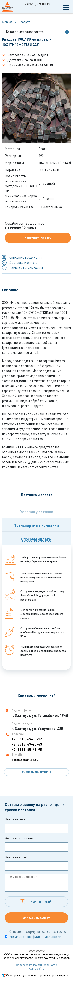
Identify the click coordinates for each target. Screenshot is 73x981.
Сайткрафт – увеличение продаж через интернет (37, 975)
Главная (7, 22)
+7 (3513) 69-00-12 (36, 4)
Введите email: (16, 857)
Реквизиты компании (26, 268)
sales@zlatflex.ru (25, 759)
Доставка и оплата (23, 262)
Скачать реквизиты (36, 772)
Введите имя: (15, 819)
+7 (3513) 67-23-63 (27, 744)
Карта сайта (36, 968)
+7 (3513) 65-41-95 (27, 749)
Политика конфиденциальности (36, 964)
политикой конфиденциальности (35, 937)
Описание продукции (25, 257)
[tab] (36, 511)
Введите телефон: (19, 838)
